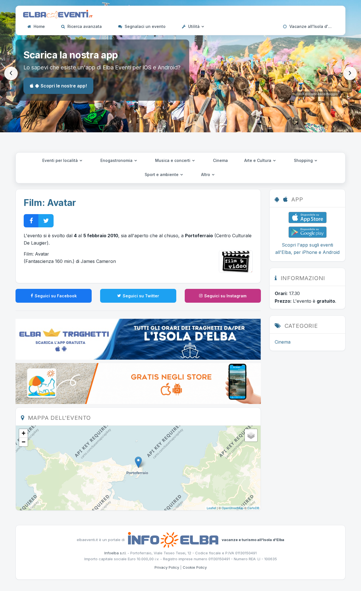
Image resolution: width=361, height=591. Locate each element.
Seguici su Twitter (141, 295)
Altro (206, 174)
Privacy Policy (167, 567)
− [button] (23, 441)
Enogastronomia (117, 160)
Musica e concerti (173, 160)
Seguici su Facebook (56, 295)
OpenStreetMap (232, 508)
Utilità (194, 26)
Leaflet (211, 508)
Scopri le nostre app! (64, 86)
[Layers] (251, 435)
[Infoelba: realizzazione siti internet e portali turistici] (173, 539)
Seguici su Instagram (225, 295)
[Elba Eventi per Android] (308, 231)
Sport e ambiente (162, 174)
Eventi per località (60, 160)
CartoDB (253, 508)
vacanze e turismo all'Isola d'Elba (253, 539)
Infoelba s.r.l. (115, 553)
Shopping (304, 160)
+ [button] (23, 433)
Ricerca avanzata (84, 26)
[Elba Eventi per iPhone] (308, 217)
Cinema (220, 160)
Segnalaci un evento (145, 26)
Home (38, 26)
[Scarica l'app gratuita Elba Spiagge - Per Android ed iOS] (138, 383)
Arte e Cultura (258, 160)
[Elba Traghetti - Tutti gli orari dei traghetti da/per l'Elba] (138, 339)
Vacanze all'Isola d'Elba (312, 26)
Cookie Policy (195, 567)
